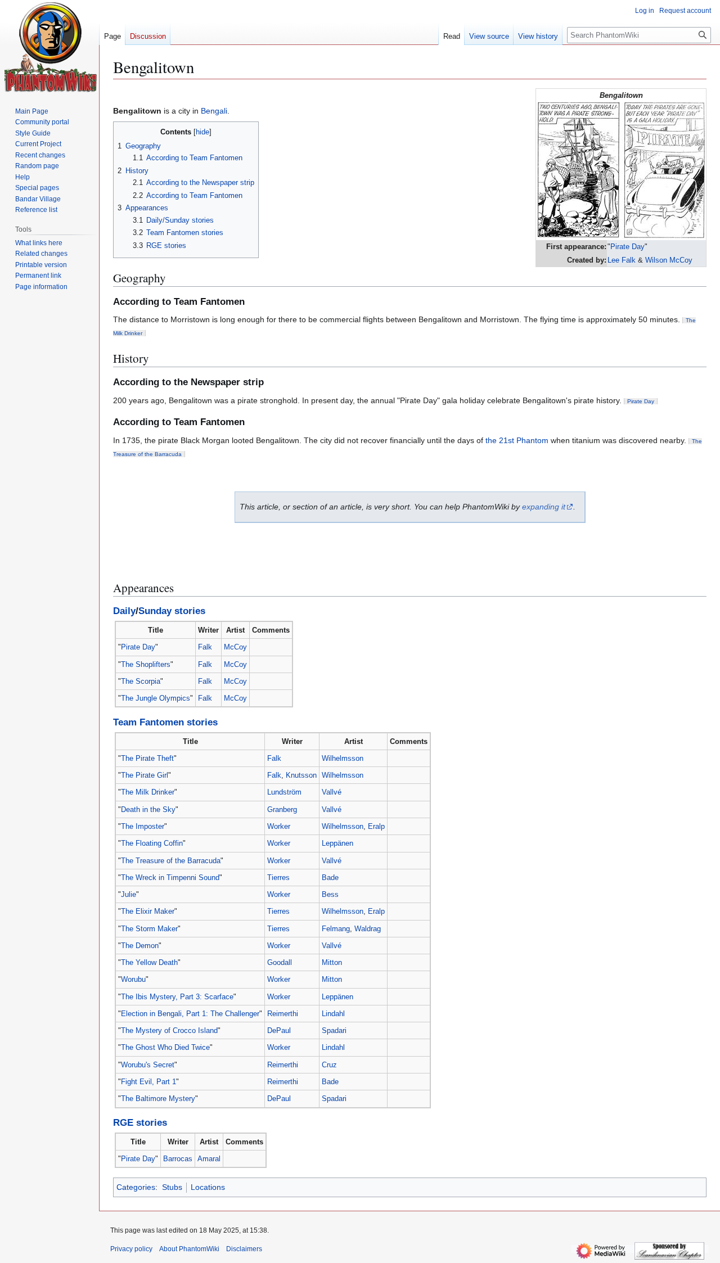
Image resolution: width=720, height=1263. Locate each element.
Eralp (376, 826)
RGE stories (140, 1122)
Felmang (336, 928)
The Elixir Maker (147, 911)
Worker (278, 826)
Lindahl (333, 1013)
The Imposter (142, 826)
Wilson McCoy (668, 260)
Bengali (214, 110)
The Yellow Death (149, 962)
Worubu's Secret (147, 1065)
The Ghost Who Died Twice (165, 1047)
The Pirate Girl (144, 775)
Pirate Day (627, 246)
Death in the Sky (148, 809)
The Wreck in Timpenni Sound (170, 877)
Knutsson (301, 775)
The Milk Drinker (147, 792)
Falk (205, 647)
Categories (135, 1187)
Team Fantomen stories (165, 722)
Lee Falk (622, 260)
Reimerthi (282, 1013)
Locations (208, 1187)
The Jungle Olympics (155, 698)
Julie (128, 894)
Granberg (282, 809)
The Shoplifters (145, 664)
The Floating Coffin (152, 843)
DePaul (279, 1030)
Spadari (334, 1030)
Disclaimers (244, 1249)
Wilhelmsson (342, 758)
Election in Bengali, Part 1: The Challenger (190, 1013)
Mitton (332, 962)
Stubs (172, 1187)
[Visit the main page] (50, 47)
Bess (330, 894)
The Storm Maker (149, 928)
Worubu (133, 979)
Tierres (278, 877)
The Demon (140, 945)
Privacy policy (131, 1249)
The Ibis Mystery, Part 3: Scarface (177, 997)
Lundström (284, 792)
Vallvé (331, 792)
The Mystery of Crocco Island (169, 1030)
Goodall (279, 962)
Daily (124, 611)
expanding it (543, 506)
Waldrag (367, 928)
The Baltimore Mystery (158, 1098)
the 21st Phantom (516, 440)
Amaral (208, 1158)
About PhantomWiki (189, 1249)
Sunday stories (171, 611)
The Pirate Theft (147, 758)
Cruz (329, 1065)
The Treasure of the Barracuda (170, 860)
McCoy (235, 647)
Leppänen (337, 843)
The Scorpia (140, 681)
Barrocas (177, 1158)
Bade (330, 877)
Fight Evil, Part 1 (148, 1081)
